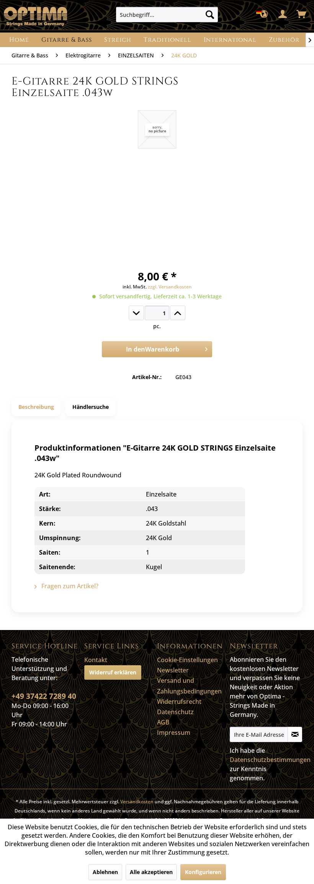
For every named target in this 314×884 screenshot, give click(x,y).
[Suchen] (210, 14)
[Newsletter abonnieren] (295, 734)
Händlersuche (90, 406)
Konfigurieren (203, 872)
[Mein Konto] (283, 14)
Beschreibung (36, 406)
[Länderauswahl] (264, 14)
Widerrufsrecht (179, 701)
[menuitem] (167, 14)
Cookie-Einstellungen (187, 660)
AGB (163, 722)
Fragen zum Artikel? (69, 586)
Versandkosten (137, 801)
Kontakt (95, 660)
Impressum (173, 732)
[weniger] (136, 313)
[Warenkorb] (301, 14)
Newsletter (173, 670)
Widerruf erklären (112, 672)
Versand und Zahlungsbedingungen (189, 685)
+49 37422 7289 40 (43, 696)
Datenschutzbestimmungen (270, 759)
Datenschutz (175, 712)
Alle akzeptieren (151, 872)
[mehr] (177, 313)
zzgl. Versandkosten (170, 286)
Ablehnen (105, 872)
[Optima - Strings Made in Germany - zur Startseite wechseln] (35, 16)
